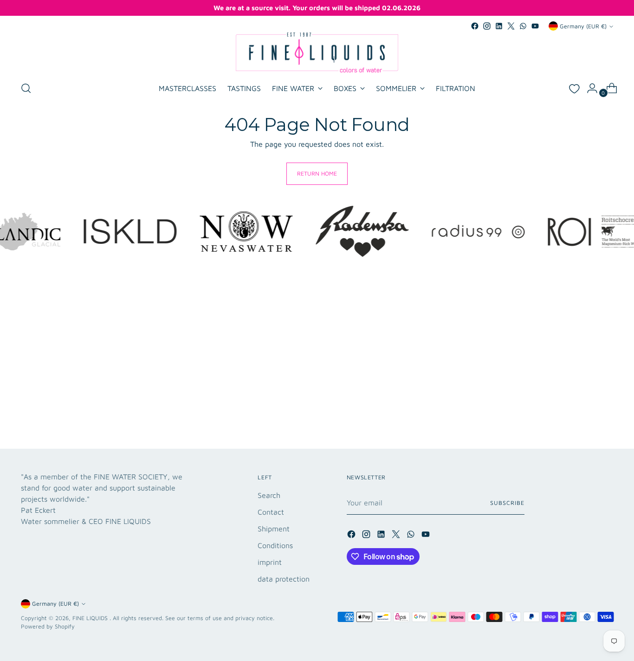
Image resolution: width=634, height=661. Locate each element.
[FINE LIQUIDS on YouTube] (535, 26)
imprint (270, 562)
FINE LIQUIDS (91, 618)
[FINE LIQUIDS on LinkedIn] (499, 26)
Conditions (275, 545)
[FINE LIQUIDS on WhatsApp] (523, 26)
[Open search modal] (26, 88)
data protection (284, 579)
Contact (271, 512)
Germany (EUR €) (583, 26)
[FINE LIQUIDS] (317, 52)
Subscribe (507, 502)
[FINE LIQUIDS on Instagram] (487, 26)
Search (269, 495)
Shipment (274, 528)
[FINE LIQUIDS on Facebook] (475, 26)
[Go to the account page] (588, 88)
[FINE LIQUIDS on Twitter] (511, 26)
